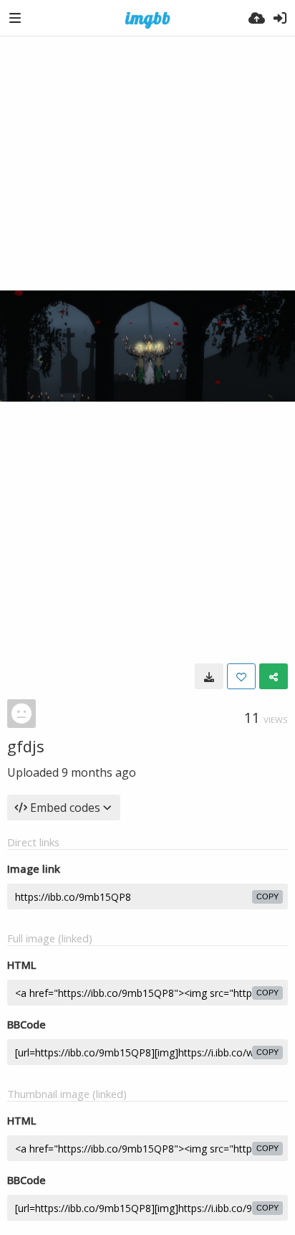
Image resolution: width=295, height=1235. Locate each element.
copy (267, 896)
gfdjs (25, 746)
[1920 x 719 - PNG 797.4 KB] (209, 676)
